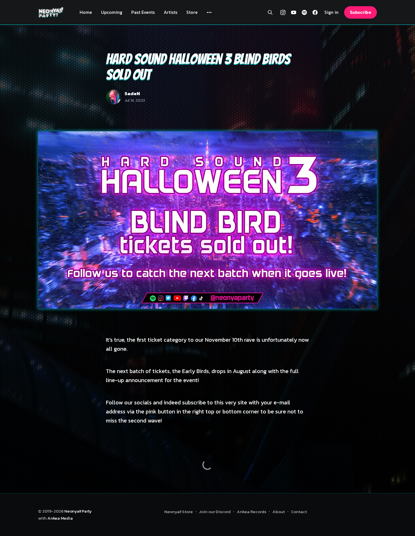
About (278, 511)
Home (86, 12)
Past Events (143, 12)
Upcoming (111, 12)
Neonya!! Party (78, 511)
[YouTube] (293, 12)
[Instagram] (282, 12)
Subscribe (360, 12)
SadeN (132, 93)
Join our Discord (215, 511)
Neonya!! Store (178, 511)
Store (192, 12)
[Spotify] (304, 12)
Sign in (331, 12)
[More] (209, 12)
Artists (170, 12)
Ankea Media (60, 518)
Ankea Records (251, 511)
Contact (299, 511)
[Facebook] (315, 12)
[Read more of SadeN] (114, 97)
